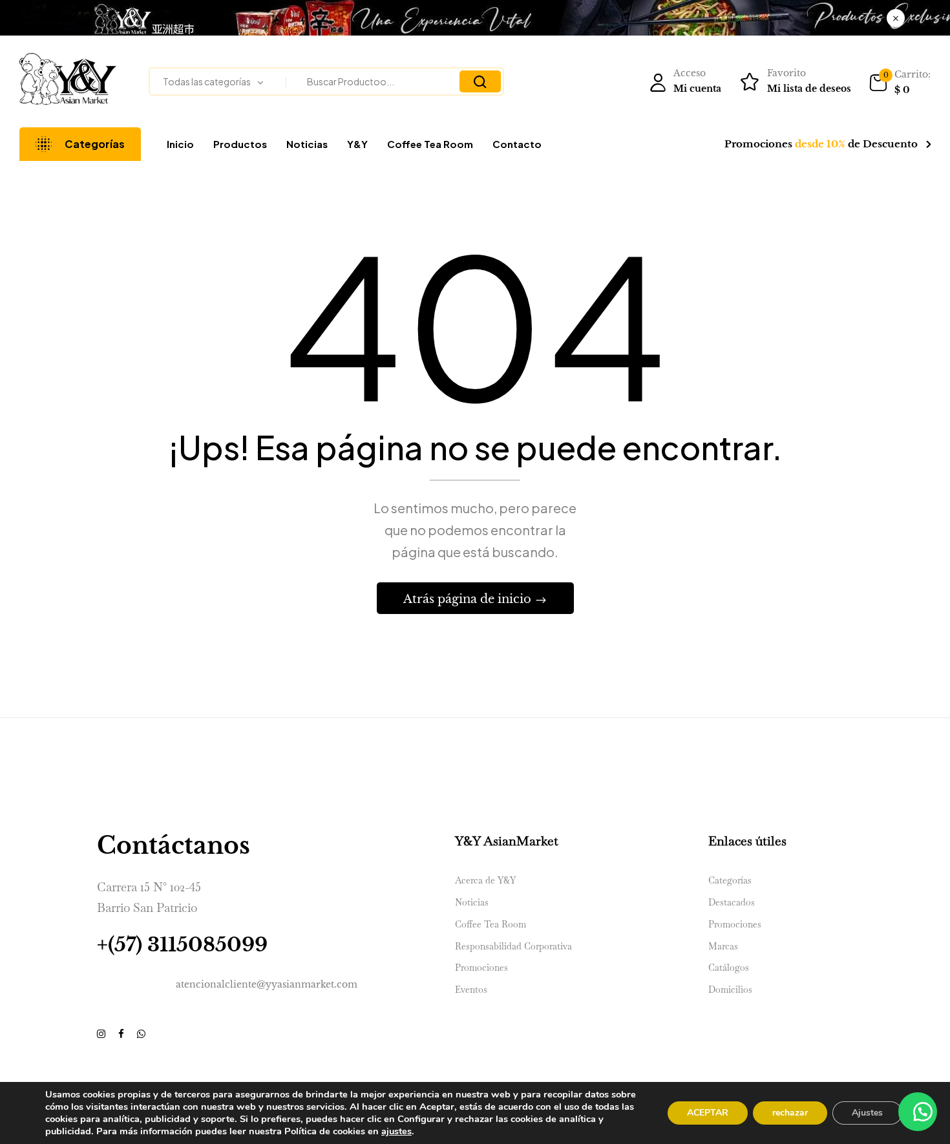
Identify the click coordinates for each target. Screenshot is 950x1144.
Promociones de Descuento (821, 144)
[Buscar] (480, 81)
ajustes (396, 1131)
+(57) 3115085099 (182, 945)
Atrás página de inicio (468, 599)
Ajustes (867, 1113)
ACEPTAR (707, 1113)
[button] (900, 82)
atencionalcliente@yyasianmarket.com (266, 984)
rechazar (790, 1113)
